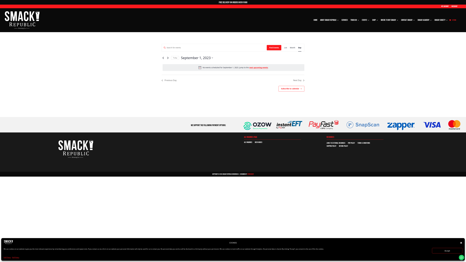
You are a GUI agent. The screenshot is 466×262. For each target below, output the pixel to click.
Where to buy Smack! (388, 20)
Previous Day (171, 80)
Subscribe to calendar (290, 88)
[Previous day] (163, 57)
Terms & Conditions (364, 143)
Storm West (250, 174)
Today (175, 58)
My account (445, 7)
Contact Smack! (406, 20)
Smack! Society (439, 20)
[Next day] (167, 57)
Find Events (274, 47)
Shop (374, 20)
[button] (461, 243)
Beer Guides (258, 142)
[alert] (233, 67)
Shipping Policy (331, 146)
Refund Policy (343, 146)
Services (344, 20)
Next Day (297, 80)
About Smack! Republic (328, 20)
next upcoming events (258, 67)
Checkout (454, 7)
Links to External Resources (336, 143)
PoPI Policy (7, 257)
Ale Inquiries (248, 142)
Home (315, 20)
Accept (447, 251)
